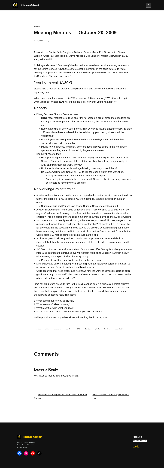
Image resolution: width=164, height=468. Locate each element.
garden (69, 329)
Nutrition (88, 329)
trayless (107, 329)
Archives (137, 436)
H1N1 (78, 329)
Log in (136, 446)
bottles (38, 329)
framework (58, 329)
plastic (97, 329)
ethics (47, 329)
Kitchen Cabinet (30, 5)
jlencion (52, 41)
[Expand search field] (148, 5)
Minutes (37, 26)
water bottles (119, 329)
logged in (53, 375)
